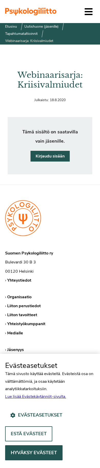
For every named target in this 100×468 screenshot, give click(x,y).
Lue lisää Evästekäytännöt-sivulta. (35, 396)
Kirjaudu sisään (50, 156)
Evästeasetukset (40, 415)
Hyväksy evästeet (34, 453)
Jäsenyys (15, 350)
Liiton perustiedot (24, 306)
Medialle (15, 333)
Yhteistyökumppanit (26, 324)
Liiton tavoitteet (22, 315)
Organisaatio (19, 297)
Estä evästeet (29, 434)
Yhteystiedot (19, 280)
